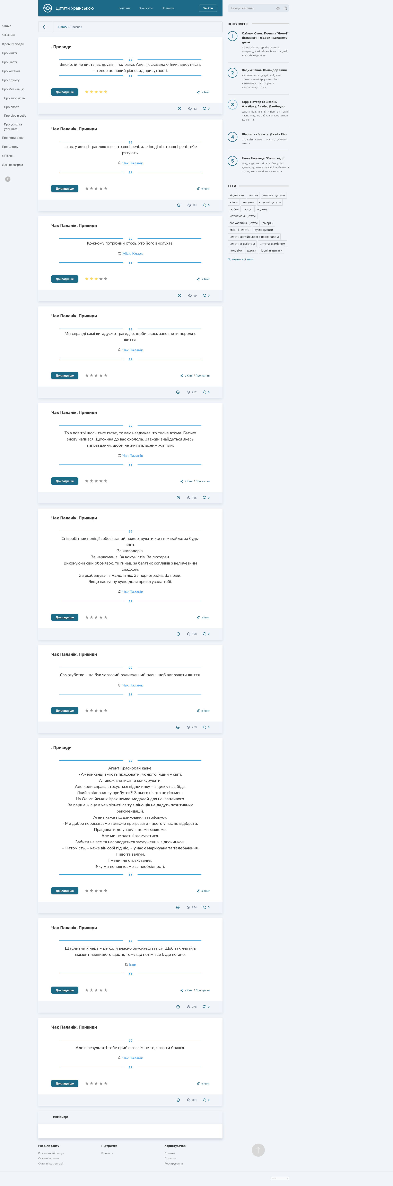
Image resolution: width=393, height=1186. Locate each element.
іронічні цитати (271, 250)
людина (261, 209)
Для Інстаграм (12, 164)
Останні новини (48, 1158)
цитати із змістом (272, 243)
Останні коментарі (50, 1163)
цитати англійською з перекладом (254, 236)
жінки (233, 202)
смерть (268, 223)
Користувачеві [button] (175, 1145)
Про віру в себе (15, 115)
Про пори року (13, 137)
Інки (132, 965)
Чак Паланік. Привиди (74, 128)
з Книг (6, 26)
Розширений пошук (51, 1153)
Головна (124, 8)
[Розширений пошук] (278, 8)
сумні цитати (263, 229)
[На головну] (45, 27)
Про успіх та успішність (13, 127)
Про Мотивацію (13, 89)
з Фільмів (8, 35)
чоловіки (235, 250)
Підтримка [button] (109, 1145)
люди (247, 209)
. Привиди (61, 46)
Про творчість (14, 98)
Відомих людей (13, 44)
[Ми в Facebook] (7, 179)
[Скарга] (180, 108)
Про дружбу (11, 80)
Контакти (146, 8)
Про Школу (10, 146)
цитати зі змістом (242, 243)
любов (234, 209)
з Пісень (8, 155)
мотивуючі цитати (242, 216)
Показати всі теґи (240, 259)
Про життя (10, 53)
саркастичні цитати (243, 223)
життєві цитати (274, 195)
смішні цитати (239, 229)
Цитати (63, 26)
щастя (251, 250)
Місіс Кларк (132, 254)
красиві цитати (270, 202)
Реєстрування (174, 1163)
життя (253, 195)
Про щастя (10, 62)
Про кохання (11, 71)
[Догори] (258, 1150)
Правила (168, 8)
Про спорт (11, 107)
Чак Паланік (132, 163)
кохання (248, 202)
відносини (236, 195)
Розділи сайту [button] (48, 1145)
